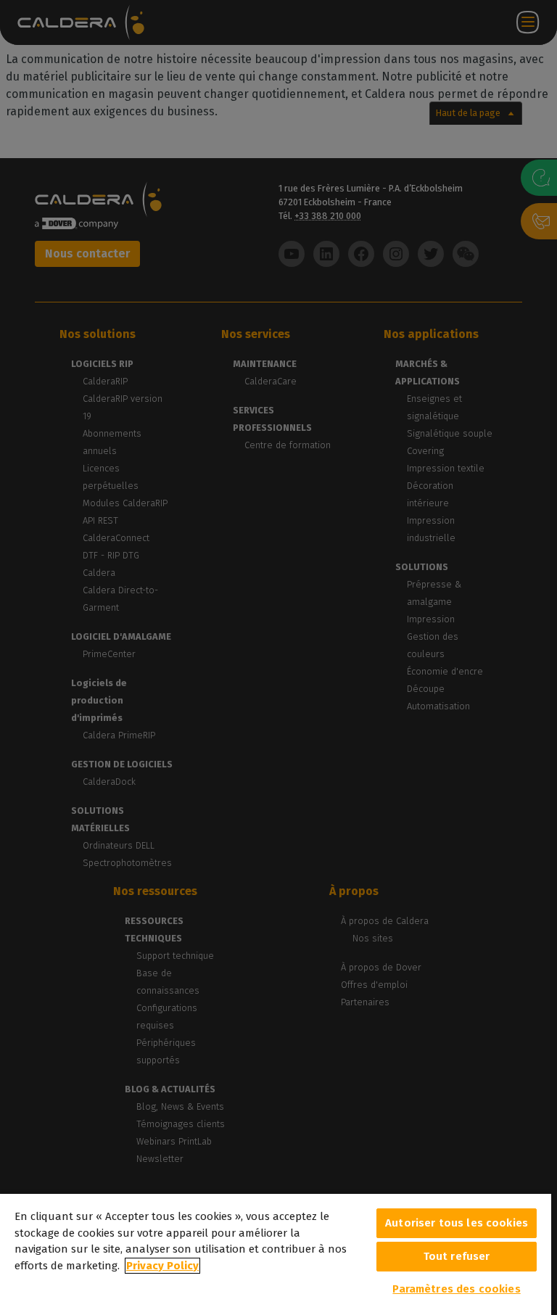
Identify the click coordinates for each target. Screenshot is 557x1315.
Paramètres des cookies (456, 1288)
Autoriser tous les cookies (456, 1222)
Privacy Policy (162, 1265)
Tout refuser (457, 1256)
